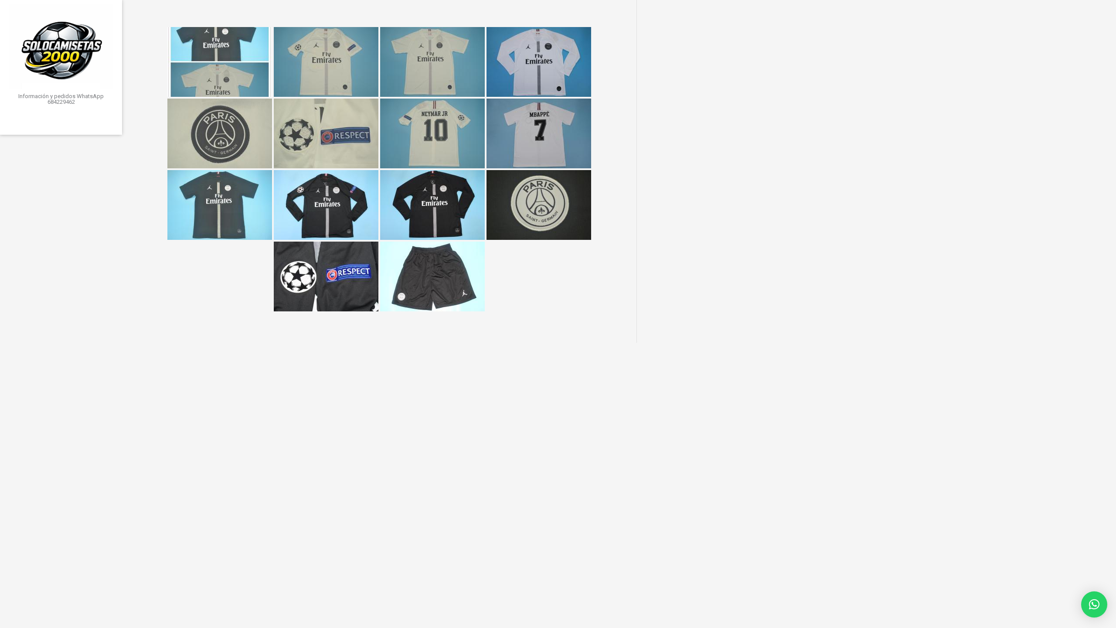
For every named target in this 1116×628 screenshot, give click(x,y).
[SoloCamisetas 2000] (61, 46)
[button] (1094, 604)
